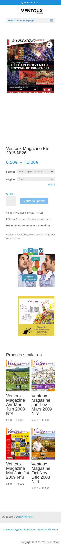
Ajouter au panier (34, 201)
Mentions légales (12, 529)
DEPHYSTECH (26, 516)
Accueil (9, 234)
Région (10, 179)
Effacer (51, 184)
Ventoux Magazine (24, 234)
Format (10, 171)
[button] (49, 45)
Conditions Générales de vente (41, 529)
